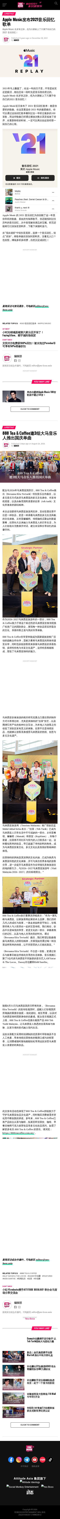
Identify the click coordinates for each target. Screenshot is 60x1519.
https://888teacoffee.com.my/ (18, 1133)
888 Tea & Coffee (29, 1273)
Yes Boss (30, 1318)
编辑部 (16, 40)
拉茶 (30, 1279)
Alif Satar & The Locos (15, 1276)
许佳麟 (37, 1279)
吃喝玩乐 (22, 1279)
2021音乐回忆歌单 (28, 324)
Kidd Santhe (9, 1279)
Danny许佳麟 (35, 1276)
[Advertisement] (30, 274)
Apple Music (45, 324)
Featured (47, 1276)
